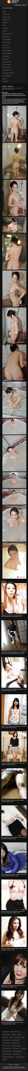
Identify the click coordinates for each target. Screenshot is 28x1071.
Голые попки (6, 59)
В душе (4, 25)
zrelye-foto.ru (12, 1067)
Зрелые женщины (7, 64)
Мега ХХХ (3, 581)
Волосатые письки (7, 33)
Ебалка (4, 11)
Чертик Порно (4, 92)
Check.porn (16, 1064)
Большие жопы (6, 14)
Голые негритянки (7, 53)
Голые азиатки (6, 36)
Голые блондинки (7, 39)
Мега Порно (5, 81)
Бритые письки (6, 19)
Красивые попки (6, 67)
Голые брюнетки (6, 42)
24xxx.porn (11, 1064)
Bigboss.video (18, 5)
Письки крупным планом (8, 73)
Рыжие (4, 78)
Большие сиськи (6, 17)
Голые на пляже (6, 47)
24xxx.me (24, 5)
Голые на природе (7, 50)
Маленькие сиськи (7, 70)
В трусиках (5, 28)
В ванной (5, 22)
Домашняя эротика (7, 61)
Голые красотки (6, 45)
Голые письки (6, 56)
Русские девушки (7, 75)
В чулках (5, 31)
